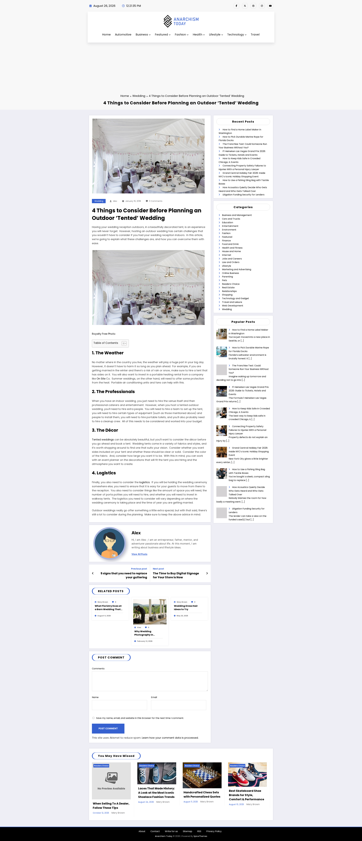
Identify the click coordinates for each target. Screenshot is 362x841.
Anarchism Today (163, 836)
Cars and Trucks (231, 218)
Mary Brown (103, 602)
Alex (115, 201)
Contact (155, 831)
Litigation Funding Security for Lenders (243, 194)
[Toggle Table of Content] (122, 343)
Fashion (180, 34)
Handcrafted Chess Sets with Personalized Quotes (202, 794)
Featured (161, 34)
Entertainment (230, 226)
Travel (255, 34)
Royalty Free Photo (103, 334)
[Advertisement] (181, 64)
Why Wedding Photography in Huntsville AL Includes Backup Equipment (147, 633)
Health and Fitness (232, 247)
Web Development (232, 305)
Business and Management (237, 215)
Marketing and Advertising (236, 269)
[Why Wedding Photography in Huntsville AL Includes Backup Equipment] (150, 611)
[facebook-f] (236, 6)
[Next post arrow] (207, 573)
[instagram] (262, 6)
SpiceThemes (200, 836)
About (142, 831)
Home (106, 34)
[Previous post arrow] (93, 573)
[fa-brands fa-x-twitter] (245, 6)
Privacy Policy (214, 831)
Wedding (98, 201)
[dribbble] (253, 6)
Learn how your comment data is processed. (170, 737)
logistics (144, 482)
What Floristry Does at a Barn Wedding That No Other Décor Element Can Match (108, 607)
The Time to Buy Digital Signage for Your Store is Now (176, 575)
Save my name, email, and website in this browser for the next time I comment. (140, 718)
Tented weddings (103, 439)
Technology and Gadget (235, 298)
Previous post (139, 568)
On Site (101, 378)
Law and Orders (230, 262)
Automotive (123, 34)
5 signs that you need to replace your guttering (124, 575)
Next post (158, 568)
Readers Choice (231, 284)
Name (95, 697)
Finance (226, 240)
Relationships (229, 291)
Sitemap (187, 831)
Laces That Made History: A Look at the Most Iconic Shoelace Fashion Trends (156, 792)
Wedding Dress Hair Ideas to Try (186, 607)
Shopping (227, 294)
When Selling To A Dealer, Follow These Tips (111, 806)
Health (197, 34)
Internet (226, 255)
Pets (224, 280)
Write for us (171, 831)
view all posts (139, 554)
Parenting (227, 276)
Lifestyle (214, 34)
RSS (199, 831)
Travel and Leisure (232, 302)
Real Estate (228, 287)
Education (227, 222)
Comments (98, 668)
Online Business (230, 273)
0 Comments (155, 201)
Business (142, 34)
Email (154, 697)
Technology (235, 34)
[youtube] (270, 6)
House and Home (231, 251)
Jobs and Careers (232, 258)
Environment (229, 229)
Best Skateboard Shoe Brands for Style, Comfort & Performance (246, 795)
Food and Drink (230, 244)
